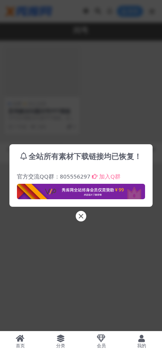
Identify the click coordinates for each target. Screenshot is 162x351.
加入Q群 (110, 176)
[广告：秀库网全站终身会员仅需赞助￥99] (81, 189)
